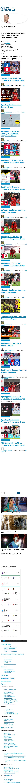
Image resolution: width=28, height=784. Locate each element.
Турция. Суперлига (8, 702)
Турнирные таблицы (7, 727)
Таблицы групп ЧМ (8, 767)
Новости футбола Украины (10, 647)
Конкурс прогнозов (6, 657)
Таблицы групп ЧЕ (8, 770)
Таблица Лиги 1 (8, 742)
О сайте (6, 778)
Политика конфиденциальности (12, 782)
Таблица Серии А (8, 739)
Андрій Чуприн (8, 85)
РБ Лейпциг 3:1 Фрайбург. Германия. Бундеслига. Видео (13, 444)
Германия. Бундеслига (9, 696)
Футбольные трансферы (10, 650)
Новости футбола (6, 644)
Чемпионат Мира (8, 719)
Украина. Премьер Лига (10, 689)
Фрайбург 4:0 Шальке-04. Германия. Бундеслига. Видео (13, 397)
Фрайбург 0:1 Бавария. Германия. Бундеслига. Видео (13, 421)
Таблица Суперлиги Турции (11, 746)
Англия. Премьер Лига (9, 692)
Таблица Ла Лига (8, 737)
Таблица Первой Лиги (9, 734)
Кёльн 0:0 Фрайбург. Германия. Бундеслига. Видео (13, 291)
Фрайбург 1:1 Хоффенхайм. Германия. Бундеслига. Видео (13, 161)
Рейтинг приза (7, 661)
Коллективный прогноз (10, 664)
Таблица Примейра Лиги (10, 744)
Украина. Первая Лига (9, 691)
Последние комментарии (10, 651)
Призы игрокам (8, 659)
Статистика (4, 675)
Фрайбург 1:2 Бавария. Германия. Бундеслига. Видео (13, 188)
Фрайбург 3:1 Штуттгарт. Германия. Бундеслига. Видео (13, 264)
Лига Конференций (9, 712)
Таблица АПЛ (7, 736)
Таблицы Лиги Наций (9, 773)
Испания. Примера (8, 693)
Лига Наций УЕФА (8, 725)
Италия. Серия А (8, 695)
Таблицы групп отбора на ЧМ (11, 768)
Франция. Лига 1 (8, 698)
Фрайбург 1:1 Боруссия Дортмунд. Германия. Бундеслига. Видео (10, 133)
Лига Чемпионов (8, 709)
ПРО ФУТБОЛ (8, 775)
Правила (6, 662)
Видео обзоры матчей (9, 648)
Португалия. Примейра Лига (11, 701)
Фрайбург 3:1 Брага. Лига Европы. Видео (11, 106)
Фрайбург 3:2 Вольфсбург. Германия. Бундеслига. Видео (13, 238)
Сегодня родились (6, 681)
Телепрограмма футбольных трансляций (12, 654)
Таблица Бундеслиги (9, 740)
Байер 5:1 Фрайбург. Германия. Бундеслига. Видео (13, 211)
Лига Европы (7, 710)
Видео (2, 75)
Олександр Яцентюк (9, 350)
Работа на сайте (8, 781)
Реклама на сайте (8, 779)
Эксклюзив (7, 75)
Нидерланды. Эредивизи (10, 699)
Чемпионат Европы (9, 722)
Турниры (3, 684)
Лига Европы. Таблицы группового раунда (14, 756)
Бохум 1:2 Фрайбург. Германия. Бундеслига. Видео (13, 318)
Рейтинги (4, 667)
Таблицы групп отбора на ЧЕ (11, 771)
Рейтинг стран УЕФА (9, 669)
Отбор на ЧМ (7, 720)
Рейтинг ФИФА (7, 672)
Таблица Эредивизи (9, 743)
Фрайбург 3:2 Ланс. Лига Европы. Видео (11, 344)
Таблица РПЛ (7, 747)
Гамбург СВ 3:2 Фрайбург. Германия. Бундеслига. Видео (13, 79)
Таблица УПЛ (7, 733)
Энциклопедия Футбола (7, 678)
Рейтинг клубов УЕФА (9, 671)
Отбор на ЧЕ (7, 723)
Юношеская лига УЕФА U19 (11, 713)
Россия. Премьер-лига (9, 703)
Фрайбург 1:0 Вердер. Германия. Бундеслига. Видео (14, 371)
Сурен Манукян (8, 450)
